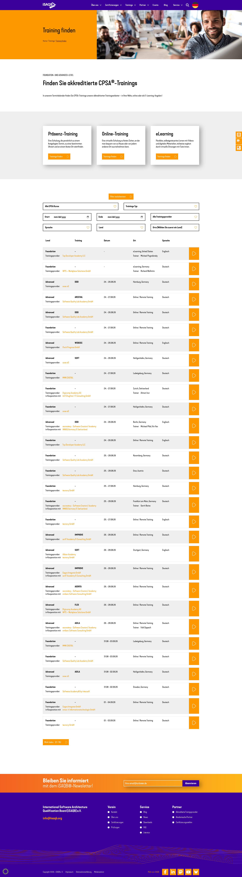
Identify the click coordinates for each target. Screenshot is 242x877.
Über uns (94, 5)
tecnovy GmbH (68, 490)
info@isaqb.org (52, 818)
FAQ (144, 827)
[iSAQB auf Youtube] (188, 872)
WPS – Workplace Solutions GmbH (77, 271)
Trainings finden (56, 156)
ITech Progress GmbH (71, 347)
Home (45, 41)
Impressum (69, 872)
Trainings (129, 5)
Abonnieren (190, 783)
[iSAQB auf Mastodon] (180, 872)
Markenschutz (99, 872)
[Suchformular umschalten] (187, 5)
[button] (5, 871)
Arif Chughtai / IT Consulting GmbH (77, 396)
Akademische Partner (184, 817)
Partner (143, 5)
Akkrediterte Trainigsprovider (187, 812)
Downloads (147, 822)
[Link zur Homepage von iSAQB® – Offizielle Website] (49, 5)
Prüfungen (115, 827)
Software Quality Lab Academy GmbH (78, 301)
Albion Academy (69, 554)
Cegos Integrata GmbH (72, 572)
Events (155, 5)
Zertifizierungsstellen (184, 822)
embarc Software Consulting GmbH (77, 594)
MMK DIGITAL (68, 377)
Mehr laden (52, 742)
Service (176, 5)
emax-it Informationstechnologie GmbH (79, 709)
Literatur (146, 832)
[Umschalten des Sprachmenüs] (195, 5)
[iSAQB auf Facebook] (165, 872)
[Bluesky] (196, 872)
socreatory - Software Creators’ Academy (79, 426)
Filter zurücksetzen (118, 196)
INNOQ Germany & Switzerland (75, 429)
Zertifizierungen (112, 5)
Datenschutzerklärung (84, 872)
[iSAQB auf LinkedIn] (173, 872)
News (145, 817)
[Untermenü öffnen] (100, 5)
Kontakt (114, 812)
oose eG (66, 286)
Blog (166, 5)
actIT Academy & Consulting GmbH (77, 539)
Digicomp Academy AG (72, 392)
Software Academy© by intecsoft (76, 691)
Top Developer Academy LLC (74, 255)
